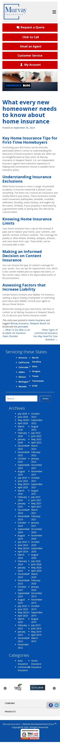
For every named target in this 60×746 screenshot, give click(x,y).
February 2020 (35, 582)
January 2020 (35, 588)
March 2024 (21, 556)
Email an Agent (30, 46)
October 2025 (22, 460)
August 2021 (34, 492)
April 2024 (23, 551)
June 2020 (36, 564)
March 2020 (34, 575)
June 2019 (36, 628)
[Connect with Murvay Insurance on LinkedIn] (57, 705)
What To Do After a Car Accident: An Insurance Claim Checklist (16, 333)
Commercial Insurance (24, 669)
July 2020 (35, 561)
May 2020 (36, 567)
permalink (23, 326)
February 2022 (35, 454)
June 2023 (23, 609)
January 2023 (21, 633)
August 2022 (34, 428)
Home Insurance (36, 320)
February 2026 (22, 434)
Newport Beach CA (40, 323)
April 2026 (23, 423)
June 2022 (36, 436)
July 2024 (22, 541)
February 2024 (22, 563)
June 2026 (23, 416)
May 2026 (23, 420)
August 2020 (34, 556)
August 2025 (21, 473)
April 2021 (36, 506)
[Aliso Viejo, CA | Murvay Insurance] (15, 11)
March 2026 (21, 428)
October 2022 (35, 415)
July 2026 (22, 413)
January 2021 (35, 524)
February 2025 (22, 498)
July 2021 (35, 497)
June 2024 (23, 545)
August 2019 (34, 620)
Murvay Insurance (19, 323)
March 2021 (34, 511)
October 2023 (22, 588)
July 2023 (22, 606)
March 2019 (34, 640)
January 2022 (35, 460)
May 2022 (36, 439)
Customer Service (30, 55)
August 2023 (21, 601)
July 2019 (35, 625)
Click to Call (30, 37)
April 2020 (36, 570)
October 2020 (35, 543)
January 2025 (21, 505)
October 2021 (35, 479)
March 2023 (21, 620)
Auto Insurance (23, 662)
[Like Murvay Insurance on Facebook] (51, 705)
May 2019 (36, 631)
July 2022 (35, 432)
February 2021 (35, 518)
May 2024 (23, 548)
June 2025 (23, 480)
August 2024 (21, 537)
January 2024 (21, 569)
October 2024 (22, 524)
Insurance (36, 667)
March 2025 (21, 492)
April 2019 (36, 634)
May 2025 (23, 484)
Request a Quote (32, 27)
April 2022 (36, 442)
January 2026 (21, 441)
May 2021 (36, 503)
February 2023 (22, 627)
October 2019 (35, 607)
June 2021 (36, 500)
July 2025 (22, 477)
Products (10, 711)
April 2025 (23, 487)
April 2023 (23, 615)
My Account (32, 65)
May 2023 (23, 612)
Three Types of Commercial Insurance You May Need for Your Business (45, 334)
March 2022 (34, 447)
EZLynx (51, 724)
